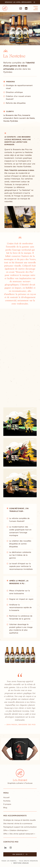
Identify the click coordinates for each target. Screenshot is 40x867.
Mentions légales (21, 863)
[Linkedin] (26, 8)
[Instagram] (20, 8)
